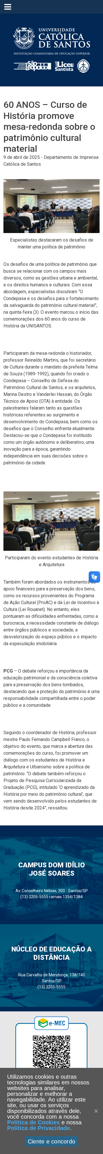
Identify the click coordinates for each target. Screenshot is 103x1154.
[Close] (96, 1111)
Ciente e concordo (51, 1141)
